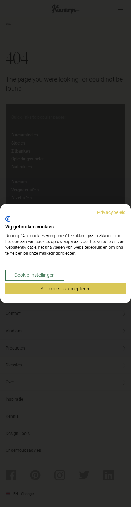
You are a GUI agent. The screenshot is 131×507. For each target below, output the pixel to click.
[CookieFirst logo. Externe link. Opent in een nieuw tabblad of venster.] (7, 219)
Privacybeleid (111, 212)
